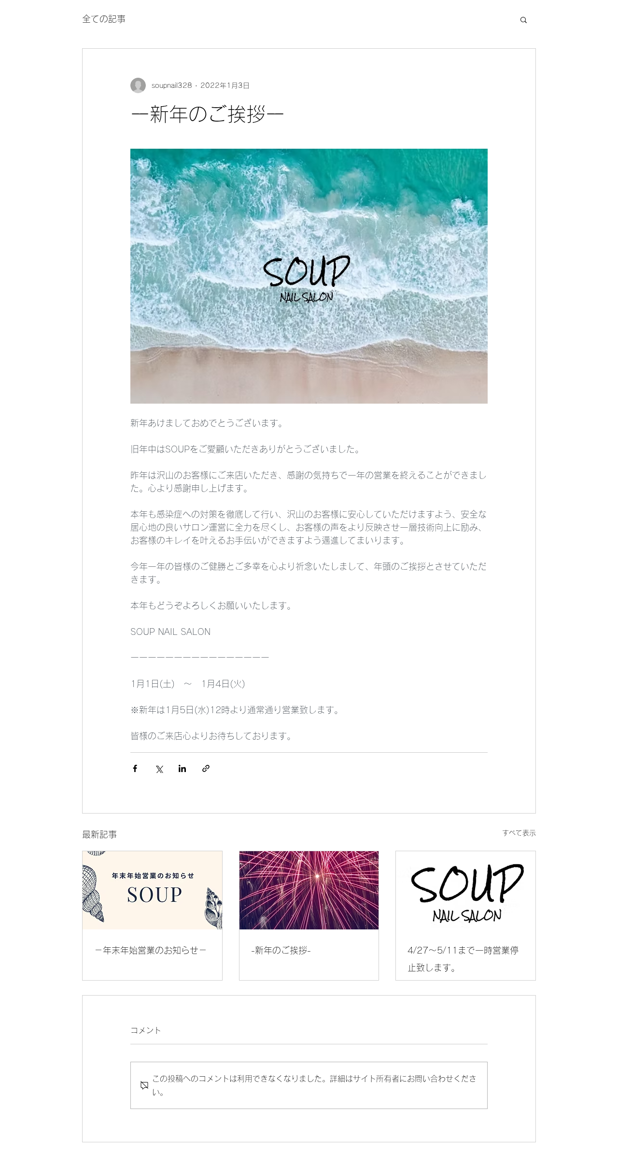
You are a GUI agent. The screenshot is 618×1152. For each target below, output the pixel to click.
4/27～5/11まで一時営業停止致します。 (463, 959)
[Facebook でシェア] (135, 768)
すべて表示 (519, 832)
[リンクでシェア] (206, 768)
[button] (523, 19)
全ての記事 (104, 18)
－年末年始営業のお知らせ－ (150, 950)
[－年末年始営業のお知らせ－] (152, 890)
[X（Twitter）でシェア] (158, 768)
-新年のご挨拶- (281, 950)
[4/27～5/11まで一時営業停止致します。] (465, 890)
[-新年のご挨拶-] (309, 890)
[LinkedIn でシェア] (182, 768)
